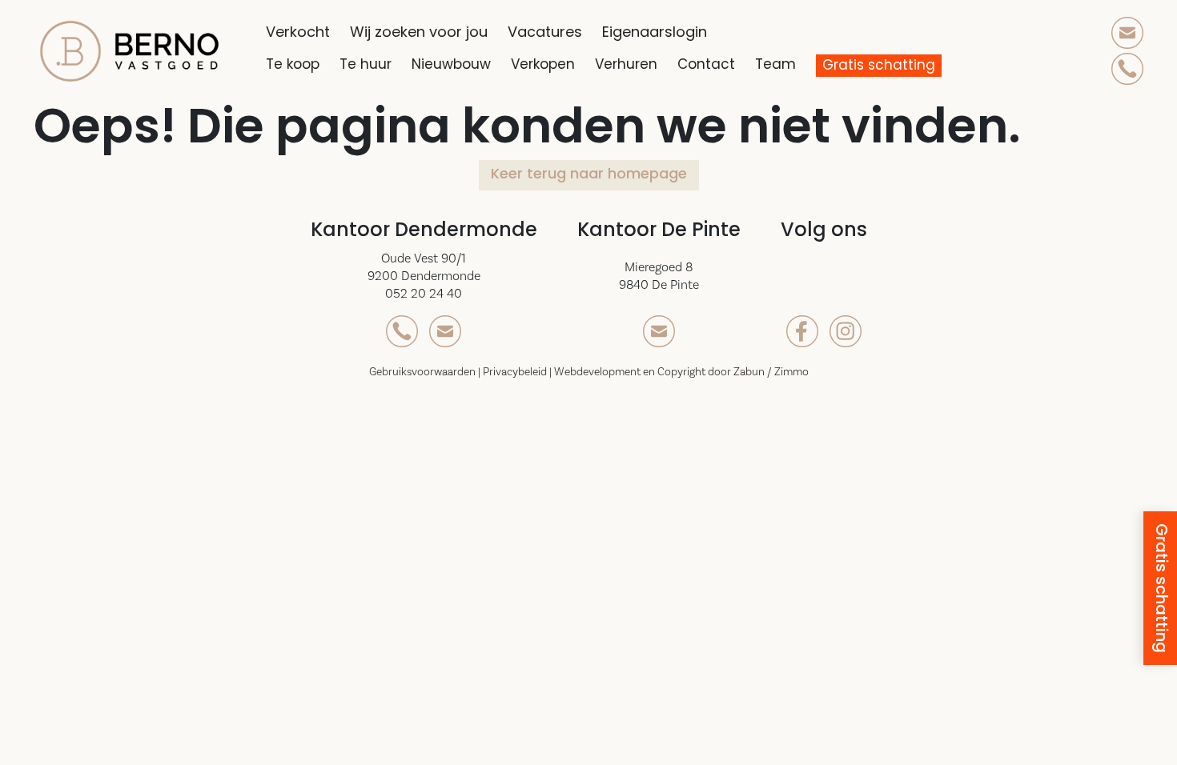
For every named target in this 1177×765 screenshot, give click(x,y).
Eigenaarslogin (664, 33)
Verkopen (553, 65)
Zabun (749, 372)
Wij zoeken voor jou (429, 33)
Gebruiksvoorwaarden (423, 372)
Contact (716, 65)
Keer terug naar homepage (589, 175)
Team (785, 65)
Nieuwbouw (461, 65)
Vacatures (555, 33)
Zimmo (791, 372)
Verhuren (636, 65)
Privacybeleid (516, 372)
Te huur (375, 65)
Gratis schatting (882, 65)
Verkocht (308, 33)
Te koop (302, 65)
